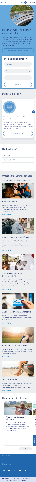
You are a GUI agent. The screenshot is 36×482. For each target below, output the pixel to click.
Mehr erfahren (6, 214)
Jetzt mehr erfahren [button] (18, 133)
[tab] (18, 155)
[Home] (29, 2)
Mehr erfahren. (22, 480)
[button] (1, 2)
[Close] (33, 479)
